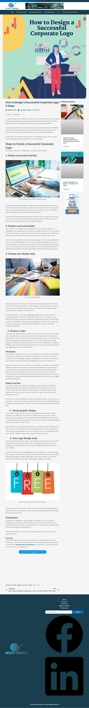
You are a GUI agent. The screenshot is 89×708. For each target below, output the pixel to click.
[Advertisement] (33, 567)
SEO (12, 12)
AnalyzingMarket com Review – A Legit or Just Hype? (70, 183)
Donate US (64, 601)
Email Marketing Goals (35, 12)
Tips (58, 12)
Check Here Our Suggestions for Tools (32, 552)
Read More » (66, 146)
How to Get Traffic (21, 12)
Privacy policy (64, 608)
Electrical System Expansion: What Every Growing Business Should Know (71, 140)
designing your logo (33, 315)
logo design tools (27, 452)
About (64, 599)
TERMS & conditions (64, 606)
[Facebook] (64, 653)
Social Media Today (49, 12)
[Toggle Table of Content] (22, 114)
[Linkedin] (64, 698)
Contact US (64, 604)
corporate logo (21, 205)
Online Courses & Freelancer (70, 12)
